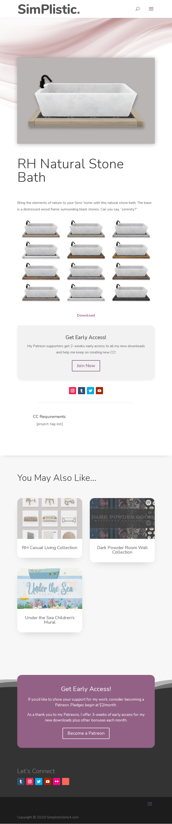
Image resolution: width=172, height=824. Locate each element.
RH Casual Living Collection (49, 548)
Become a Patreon (86, 733)
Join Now (86, 366)
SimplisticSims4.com (63, 817)
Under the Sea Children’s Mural (50, 620)
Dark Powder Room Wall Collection (122, 550)
